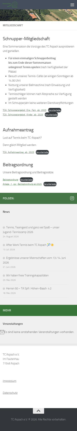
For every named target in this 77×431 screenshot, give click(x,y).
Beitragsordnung (10, 179)
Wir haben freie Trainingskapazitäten (27, 275)
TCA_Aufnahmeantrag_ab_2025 (18, 152)
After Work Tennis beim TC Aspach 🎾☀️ (30, 245)
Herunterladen (54, 110)
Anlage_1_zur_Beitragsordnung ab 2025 (22, 184)
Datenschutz (10, 393)
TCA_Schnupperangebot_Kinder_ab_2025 (23, 114)
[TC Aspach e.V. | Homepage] (13, 4)
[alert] (38, 332)
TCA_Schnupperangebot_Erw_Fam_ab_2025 (24, 110)
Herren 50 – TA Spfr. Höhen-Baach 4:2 (28, 288)
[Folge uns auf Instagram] (72, 198)
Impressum (9, 381)
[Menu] (72, 4)
